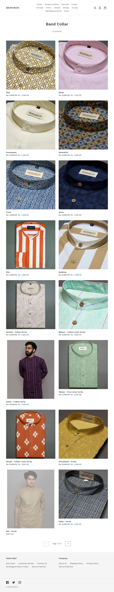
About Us (63, 563)
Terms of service (39, 567)
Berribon (12, 7)
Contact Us (42, 563)
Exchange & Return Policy (17, 567)
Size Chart (10, 563)
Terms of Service (66, 567)
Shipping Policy (76, 563)
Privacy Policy (92, 563)
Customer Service (26, 563)
